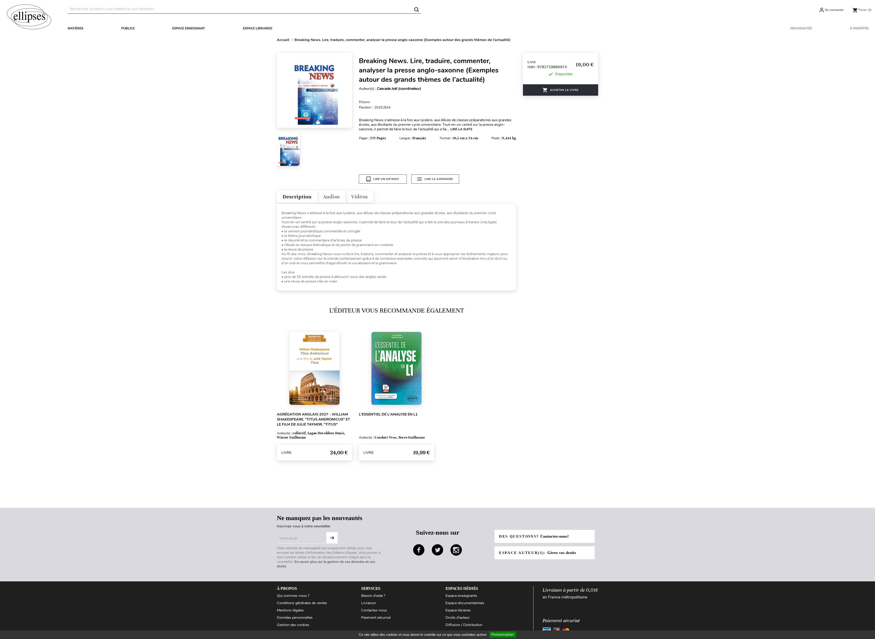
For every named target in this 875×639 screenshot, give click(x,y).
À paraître (859, 28)
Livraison (368, 603)
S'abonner (332, 538)
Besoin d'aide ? (373, 595)
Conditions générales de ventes (302, 603)
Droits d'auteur (457, 617)
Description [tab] (297, 196)
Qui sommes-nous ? (293, 595)
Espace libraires (257, 28)
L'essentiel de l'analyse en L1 (388, 414)
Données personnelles (295, 617)
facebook (419, 550)
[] (416, 10)
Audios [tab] (331, 196)
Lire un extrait (386, 179)
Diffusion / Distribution (463, 624)
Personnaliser (503, 634)
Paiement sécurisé (376, 617)
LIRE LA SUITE (461, 129)
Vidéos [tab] (359, 196)
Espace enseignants (461, 595)
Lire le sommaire (439, 179)
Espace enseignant (188, 28)
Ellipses (364, 102)
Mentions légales (290, 610)
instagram (456, 550)
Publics (128, 28)
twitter (437, 550)
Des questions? (534, 536)
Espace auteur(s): (537, 552)
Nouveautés (801, 28)
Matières (75, 28)
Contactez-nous (374, 610)
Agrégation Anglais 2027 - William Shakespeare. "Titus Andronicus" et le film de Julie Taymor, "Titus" (313, 419)
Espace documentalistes (464, 603)
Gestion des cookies (293, 624)
